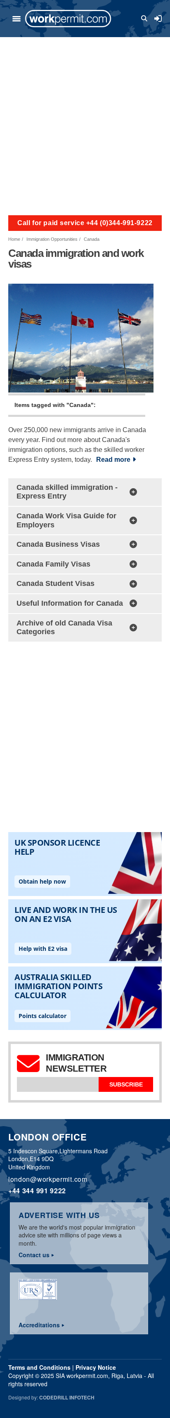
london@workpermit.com (47, 1179)
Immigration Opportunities (52, 239)
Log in (158, 18)
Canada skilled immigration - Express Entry (67, 492)
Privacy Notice (96, 1367)
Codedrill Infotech (66, 1397)
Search (145, 18)
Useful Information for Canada (70, 603)
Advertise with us (59, 1215)
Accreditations (39, 1325)
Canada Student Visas (55, 583)
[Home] (68, 18)
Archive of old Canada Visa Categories (64, 627)
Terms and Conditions (39, 1367)
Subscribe (126, 1084)
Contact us (34, 1255)
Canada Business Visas (58, 544)
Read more (113, 459)
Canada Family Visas (53, 564)
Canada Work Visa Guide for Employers (66, 520)
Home (14, 239)
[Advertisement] (85, 126)
